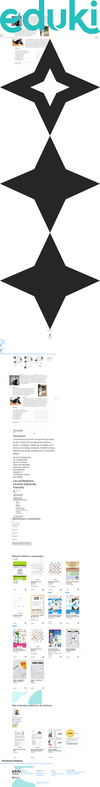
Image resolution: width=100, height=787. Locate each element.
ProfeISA (15, 583)
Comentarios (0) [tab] (26, 543)
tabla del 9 (33, 763)
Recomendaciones (34, 354)
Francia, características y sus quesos (72, 582)
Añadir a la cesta (18, 495)
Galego (4, 763)
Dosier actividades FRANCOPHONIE (71, 649)
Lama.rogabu (34, 586)
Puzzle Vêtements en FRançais (54, 582)
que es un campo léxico (42, 763)
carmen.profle (34, 620)
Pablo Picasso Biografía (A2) (19, 750)
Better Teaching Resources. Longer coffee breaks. (55, 653)
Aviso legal (69, 772)
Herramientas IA (30, 773)
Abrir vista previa (18, 430)
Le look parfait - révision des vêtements (37, 616)
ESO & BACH (12, 354)
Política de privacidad (73, 773)
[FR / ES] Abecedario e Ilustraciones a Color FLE (72, 616)
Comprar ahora (17, 498)
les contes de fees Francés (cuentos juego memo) (54, 649)
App (25, 773)
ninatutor (17, 490)
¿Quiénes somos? (25, 772)
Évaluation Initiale (17, 615)
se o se (14, 763)
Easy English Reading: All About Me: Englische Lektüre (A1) (37, 750)
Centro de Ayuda (43, 354)
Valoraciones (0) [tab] (17, 543)
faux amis (15, 581)
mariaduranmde (17, 616)
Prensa (22, 773)
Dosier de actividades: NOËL (37, 681)
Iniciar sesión (16, 554)
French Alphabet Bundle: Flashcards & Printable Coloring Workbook (55, 616)
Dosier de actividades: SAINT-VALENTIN (19, 681)
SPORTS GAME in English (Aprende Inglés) (55, 750)
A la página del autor (72, 743)
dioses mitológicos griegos (23, 763)
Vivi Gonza (51, 618)
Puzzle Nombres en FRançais (36, 582)
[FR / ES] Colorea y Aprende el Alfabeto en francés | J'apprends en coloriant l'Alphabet (19, 649)
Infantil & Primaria (4, 354)
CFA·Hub (68, 651)
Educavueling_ (69, 584)
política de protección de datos (31, 552)
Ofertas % (18, 354)
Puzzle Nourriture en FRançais (36, 649)
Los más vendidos (25, 354)
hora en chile (9, 763)
